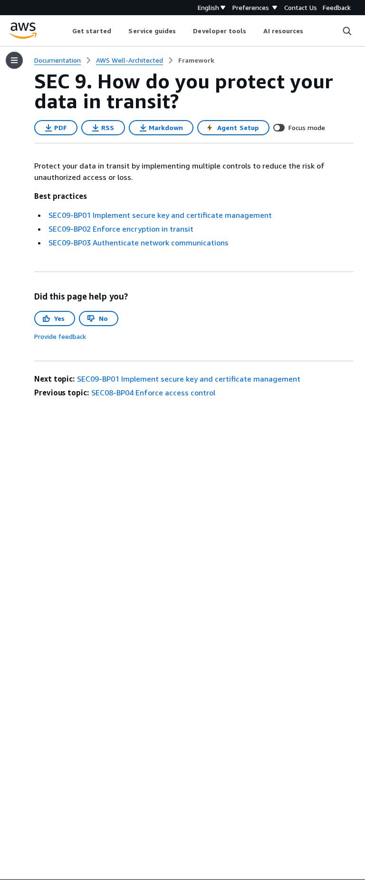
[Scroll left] (65, 30)
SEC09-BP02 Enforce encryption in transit (120, 229)
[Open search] (346, 30)
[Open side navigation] (14, 60)
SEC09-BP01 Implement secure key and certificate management (160, 215)
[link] (196, 60)
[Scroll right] (311, 30)
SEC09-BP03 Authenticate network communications (138, 242)
